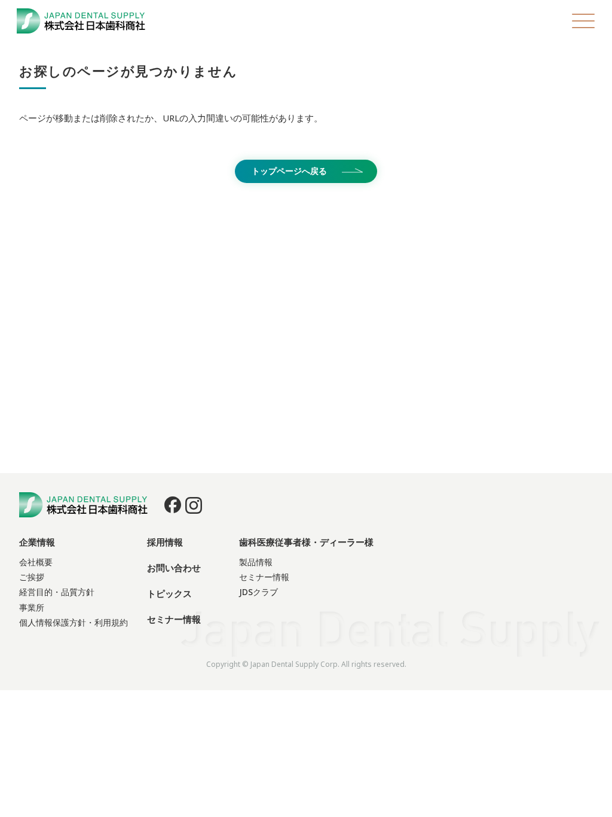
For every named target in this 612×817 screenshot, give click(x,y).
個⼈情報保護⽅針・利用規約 (73, 622)
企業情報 (37, 542)
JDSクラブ (258, 591)
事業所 (31, 607)
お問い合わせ (174, 568)
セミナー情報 (174, 619)
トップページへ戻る (289, 170)
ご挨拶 (31, 577)
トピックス (169, 593)
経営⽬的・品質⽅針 (56, 591)
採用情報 (165, 542)
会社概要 (36, 562)
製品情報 (256, 562)
